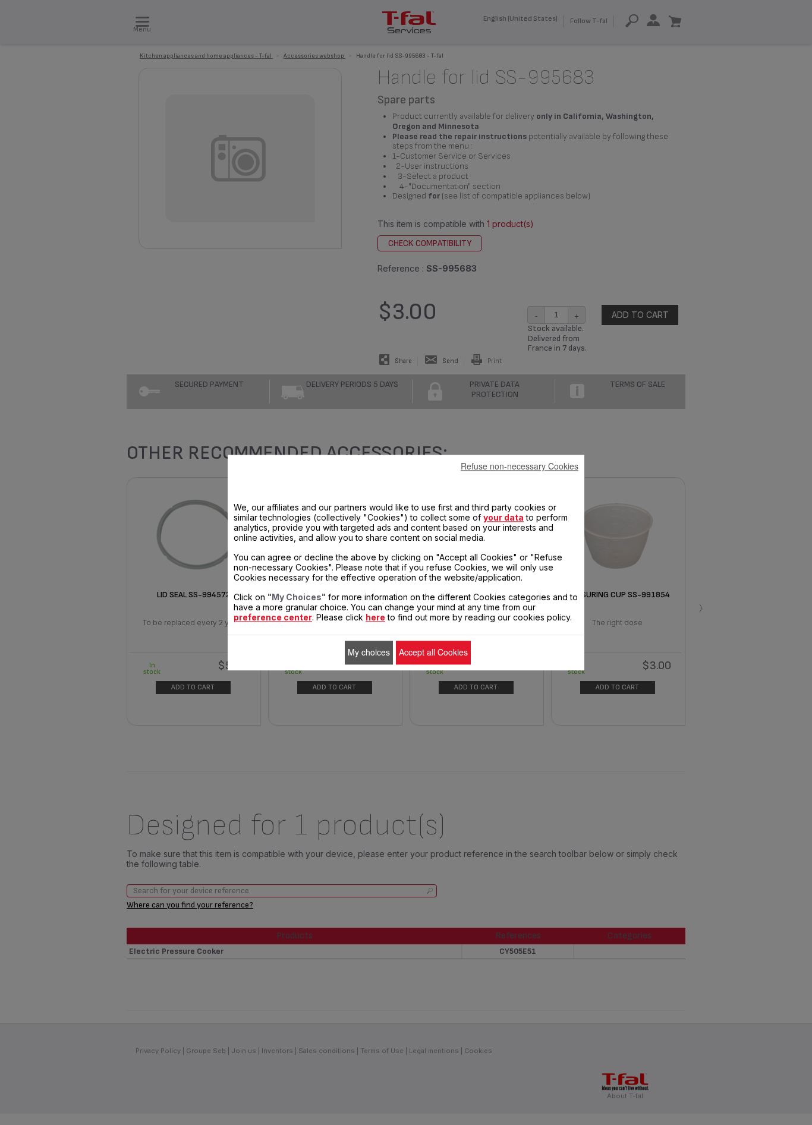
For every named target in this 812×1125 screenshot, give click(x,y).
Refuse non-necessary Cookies (519, 466)
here (375, 617)
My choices (369, 652)
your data (503, 517)
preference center (273, 617)
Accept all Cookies (433, 652)
